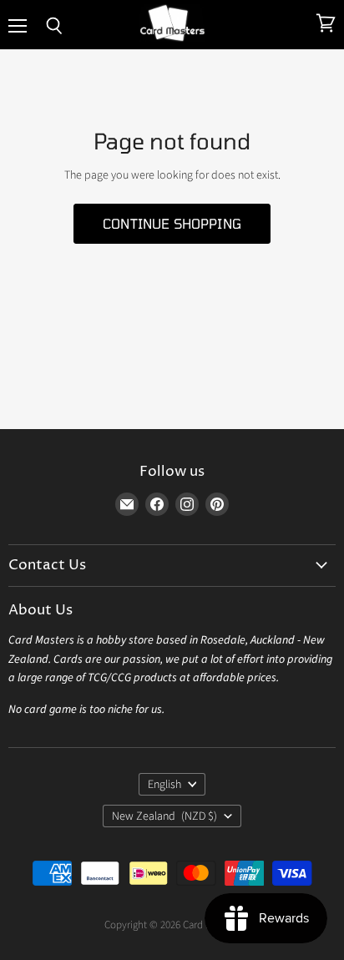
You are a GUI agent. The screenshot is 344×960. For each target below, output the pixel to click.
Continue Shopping (172, 223)
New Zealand (164, 816)
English (164, 784)
